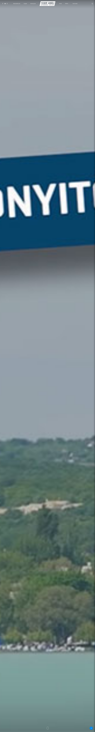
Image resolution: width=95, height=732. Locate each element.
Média (45, 378)
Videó (50, 378)
